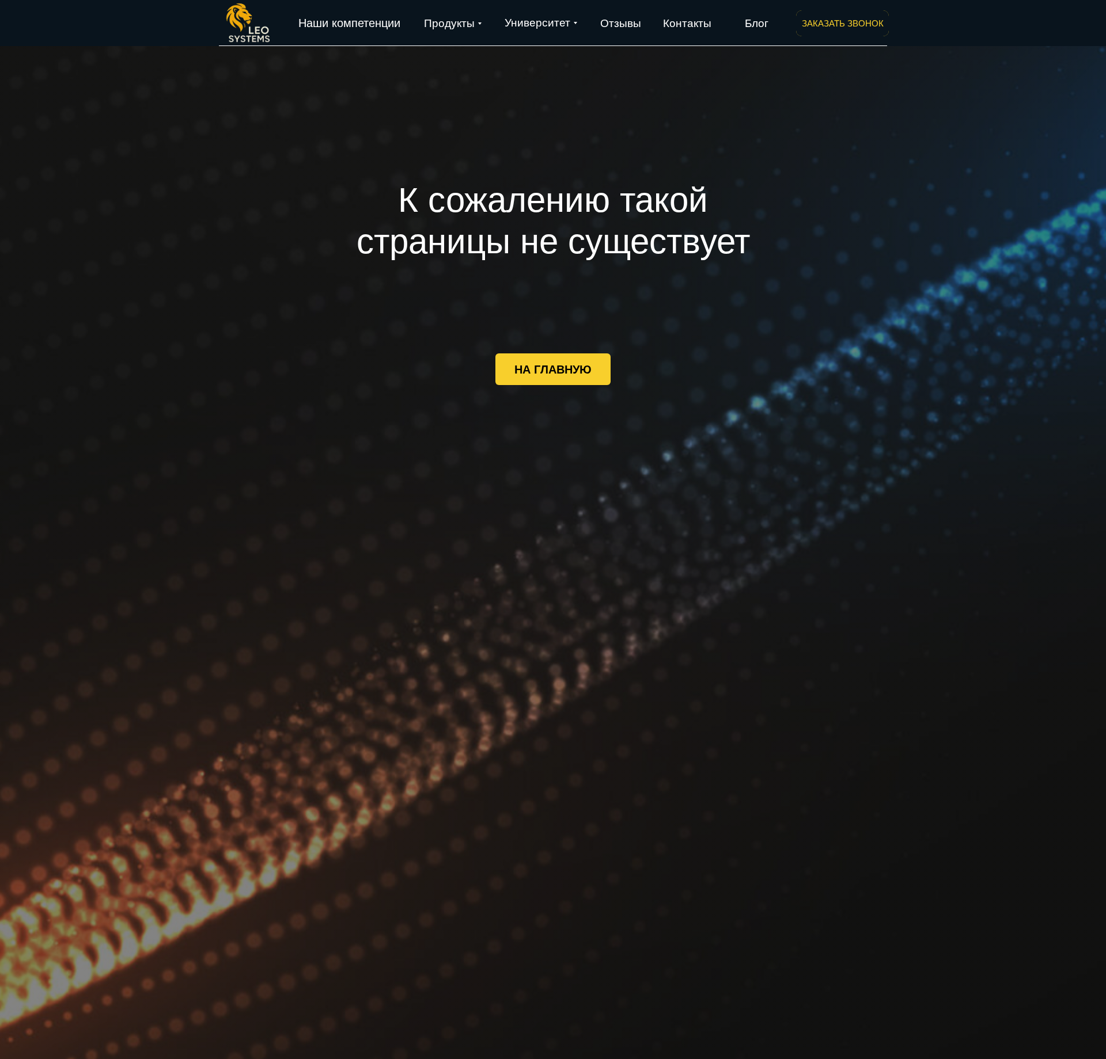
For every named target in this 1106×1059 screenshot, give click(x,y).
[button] (842, 23)
